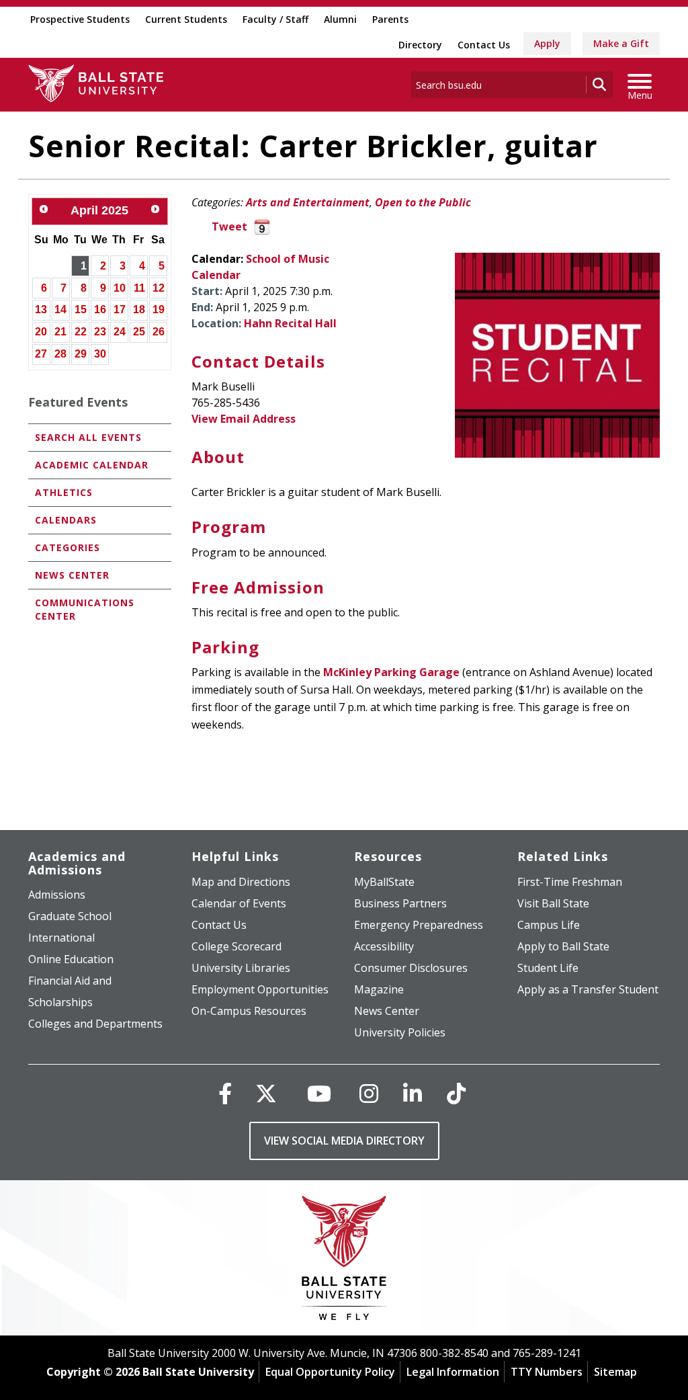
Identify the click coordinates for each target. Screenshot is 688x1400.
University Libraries (240, 967)
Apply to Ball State (563, 946)
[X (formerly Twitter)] (266, 1093)
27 (41, 354)
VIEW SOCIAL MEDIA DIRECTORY (344, 1140)
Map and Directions (240, 881)
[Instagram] (368, 1093)
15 (81, 309)
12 (159, 288)
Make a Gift (621, 43)
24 (120, 331)
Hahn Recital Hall (290, 323)
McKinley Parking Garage (391, 672)
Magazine (379, 989)
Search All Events (88, 437)
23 (100, 331)
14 (60, 309)
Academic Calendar (91, 464)
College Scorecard (236, 946)
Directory (420, 44)
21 (60, 331)
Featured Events (78, 402)
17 (120, 309)
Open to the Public (423, 202)
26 (159, 331)
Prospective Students (80, 19)
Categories (67, 547)
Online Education (71, 959)
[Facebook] (225, 1093)
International (61, 937)
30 (100, 354)
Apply (547, 43)
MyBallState (384, 881)
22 (81, 331)
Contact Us (484, 44)
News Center (72, 575)
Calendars (66, 519)
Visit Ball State (553, 903)
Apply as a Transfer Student (587, 989)
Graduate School (70, 916)
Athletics (64, 492)
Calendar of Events (238, 903)
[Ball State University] (344, 1261)
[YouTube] (319, 1093)
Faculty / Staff (275, 19)
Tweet (229, 226)
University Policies (399, 1032)
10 (120, 288)
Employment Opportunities (260, 989)
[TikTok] (456, 1093)
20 (41, 331)
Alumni (340, 19)
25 (139, 331)
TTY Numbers (547, 1371)
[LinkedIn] (412, 1093)
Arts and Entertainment (308, 202)
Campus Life (548, 924)
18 (139, 309)
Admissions (56, 894)
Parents (390, 19)
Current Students (186, 19)
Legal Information (452, 1371)
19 (159, 309)
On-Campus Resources (248, 1010)
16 (100, 309)
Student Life (547, 967)
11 (139, 288)
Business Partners (400, 903)
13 (41, 309)
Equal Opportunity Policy (330, 1371)
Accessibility (384, 946)
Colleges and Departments (95, 1023)
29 (81, 354)
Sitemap (615, 1371)
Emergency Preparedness (418, 924)
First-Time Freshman (569, 881)
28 (60, 354)
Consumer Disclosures (411, 967)
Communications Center (84, 609)
